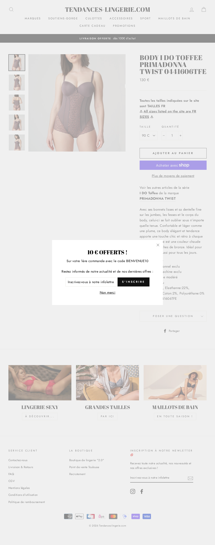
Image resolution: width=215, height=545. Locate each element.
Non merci (107, 292)
